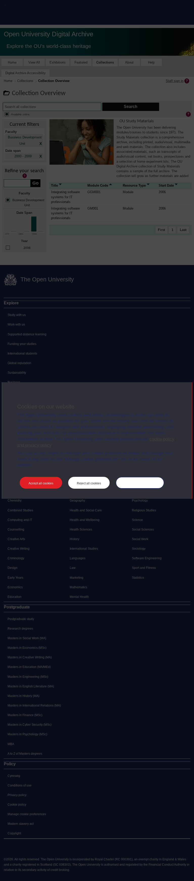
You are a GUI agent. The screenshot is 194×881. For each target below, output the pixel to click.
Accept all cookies (41, 483)
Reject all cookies (89, 483)
